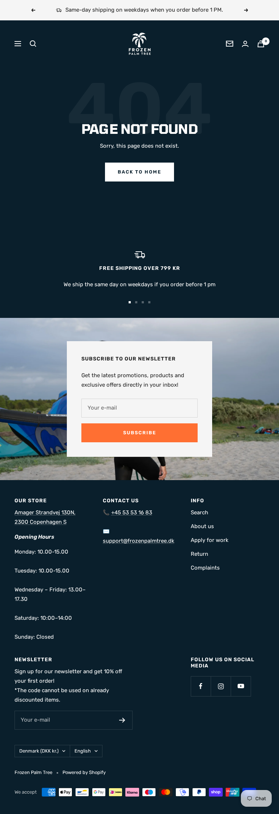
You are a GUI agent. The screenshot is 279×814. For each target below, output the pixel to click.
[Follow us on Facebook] (201, 686)
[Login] (245, 44)
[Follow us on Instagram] (221, 686)
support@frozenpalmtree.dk (138, 541)
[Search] (33, 43)
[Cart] (260, 43)
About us (202, 526)
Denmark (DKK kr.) (38, 751)
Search (199, 512)
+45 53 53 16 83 (131, 512)
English (82, 751)
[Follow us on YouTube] (241, 686)
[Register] (122, 720)
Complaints (205, 567)
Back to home (139, 172)
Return (199, 554)
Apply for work (210, 540)
